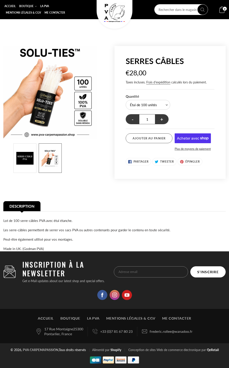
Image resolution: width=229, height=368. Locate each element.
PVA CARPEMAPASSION (40, 350)
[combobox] (181, 9)
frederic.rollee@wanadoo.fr (171, 331)
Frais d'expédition (158, 82)
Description (21, 206)
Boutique (70, 318)
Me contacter (176, 318)
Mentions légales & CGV (130, 318)
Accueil (46, 318)
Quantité (132, 96)
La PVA (93, 318)
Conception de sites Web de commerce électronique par (167, 350)
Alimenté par (106, 350)
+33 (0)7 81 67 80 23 (116, 331)
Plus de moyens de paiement (193, 149)
